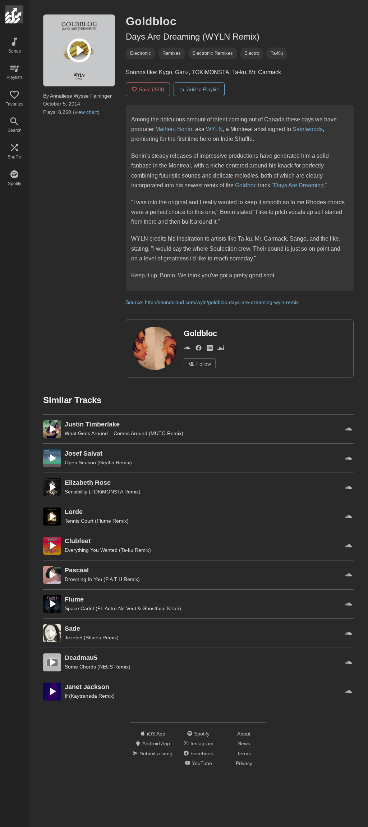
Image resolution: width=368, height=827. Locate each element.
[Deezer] (220, 349)
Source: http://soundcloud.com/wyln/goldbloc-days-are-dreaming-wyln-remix (212, 302)
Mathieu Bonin (173, 129)
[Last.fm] (209, 349)
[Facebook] (198, 349)
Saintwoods (308, 129)
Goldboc (246, 185)
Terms (244, 753)
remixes (171, 53)
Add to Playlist (203, 89)
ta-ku (277, 53)
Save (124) (151, 89)
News (244, 743)
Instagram (201, 743)
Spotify (202, 734)
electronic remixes (212, 53)
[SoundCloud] (187, 349)
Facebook (201, 753)
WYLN (214, 129)
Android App (156, 743)
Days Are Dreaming (299, 185)
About (243, 734)
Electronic (140, 53)
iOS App (156, 734)
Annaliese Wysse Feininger (81, 96)
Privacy (244, 763)
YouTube (202, 763)
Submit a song (156, 753)
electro (251, 53)
